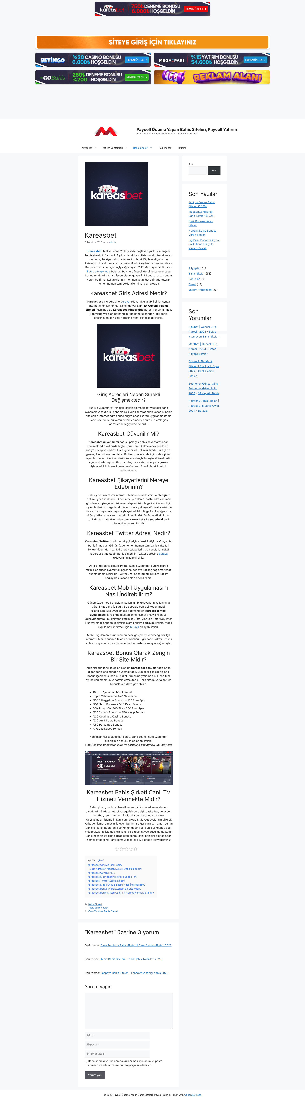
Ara (191, 164)
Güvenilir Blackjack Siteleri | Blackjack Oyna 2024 (204, 366)
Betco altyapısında (98, 271)
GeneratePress (192, 1094)
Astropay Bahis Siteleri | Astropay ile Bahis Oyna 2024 (204, 405)
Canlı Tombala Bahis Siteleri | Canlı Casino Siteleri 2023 (136, 945)
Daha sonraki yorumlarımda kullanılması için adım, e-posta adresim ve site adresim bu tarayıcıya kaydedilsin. (125, 1063)
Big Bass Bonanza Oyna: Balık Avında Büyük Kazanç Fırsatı (204, 244)
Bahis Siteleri (140, 147)
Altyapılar (86, 147)
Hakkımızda (165, 147)
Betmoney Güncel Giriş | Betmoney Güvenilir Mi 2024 (204, 388)
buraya (125, 301)
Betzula (203, 410)
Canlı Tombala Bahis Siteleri (103, 911)
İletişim (182, 147)
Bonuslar (194, 279)
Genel (192, 284)
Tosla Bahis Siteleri (98, 907)
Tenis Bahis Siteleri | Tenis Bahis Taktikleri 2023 (131, 959)
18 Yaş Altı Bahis (208, 393)
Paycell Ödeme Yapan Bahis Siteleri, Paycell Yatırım (187, 129)
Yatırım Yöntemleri (112, 147)
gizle (100, 860)
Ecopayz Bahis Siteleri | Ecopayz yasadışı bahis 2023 (134, 973)
